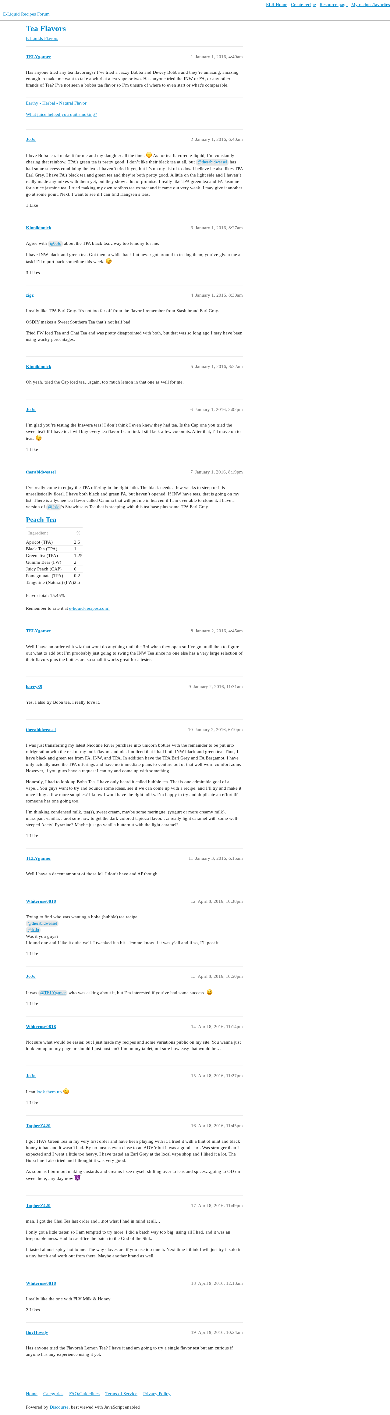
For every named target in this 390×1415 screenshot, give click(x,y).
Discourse (59, 1407)
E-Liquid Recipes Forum (26, 14)
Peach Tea (41, 519)
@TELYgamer (53, 993)
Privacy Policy (157, 1393)
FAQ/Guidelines (84, 1393)
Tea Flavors (46, 28)
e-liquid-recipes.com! (89, 608)
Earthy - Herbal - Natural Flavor (56, 103)
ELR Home (276, 4)
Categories (53, 1393)
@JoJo (55, 243)
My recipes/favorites (370, 4)
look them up (49, 1091)
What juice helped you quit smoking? (61, 114)
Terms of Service (121, 1393)
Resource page (334, 4)
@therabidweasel (212, 162)
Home (31, 1393)
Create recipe (303, 4)
